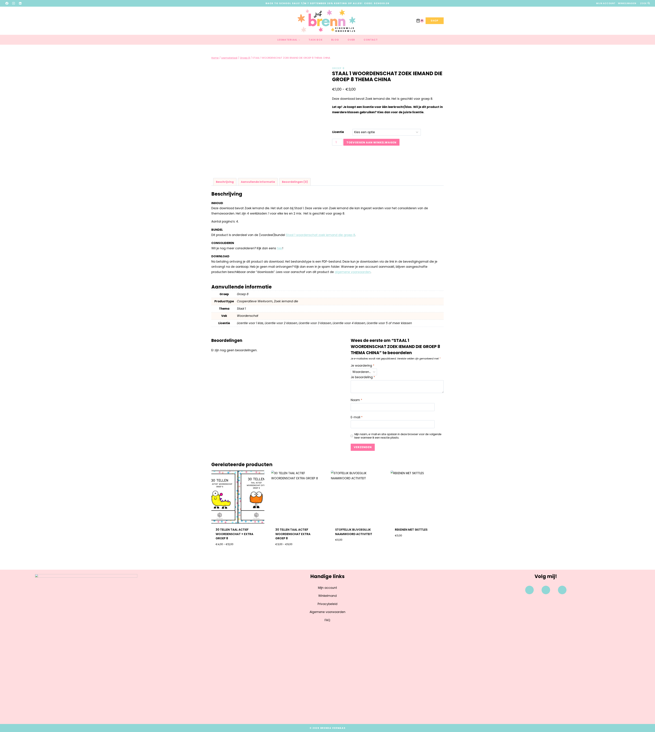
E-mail (356, 417)
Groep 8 (338, 68)
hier (279, 248)
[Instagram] (14, 3)
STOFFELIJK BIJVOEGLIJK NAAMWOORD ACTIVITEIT (353, 532)
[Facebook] (7, 3)
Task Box (316, 39)
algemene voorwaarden (353, 272)
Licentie (338, 132)
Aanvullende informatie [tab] (258, 182)
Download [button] (357, 551)
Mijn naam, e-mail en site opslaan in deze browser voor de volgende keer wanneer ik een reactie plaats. (397, 436)
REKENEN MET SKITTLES (411, 530)
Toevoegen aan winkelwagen (371, 142)
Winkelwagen (627, 3)
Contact (371, 39)
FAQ (327, 620)
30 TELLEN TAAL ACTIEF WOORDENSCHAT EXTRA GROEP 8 (292, 534)
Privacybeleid (327, 604)
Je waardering (362, 366)
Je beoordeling (363, 377)
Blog (335, 39)
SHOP (435, 20)
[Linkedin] (562, 590)
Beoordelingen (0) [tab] (295, 182)
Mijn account (605, 3)
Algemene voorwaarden (327, 612)
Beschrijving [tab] (225, 182)
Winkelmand (327, 596)
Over (351, 39)
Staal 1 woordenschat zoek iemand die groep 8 (320, 235)
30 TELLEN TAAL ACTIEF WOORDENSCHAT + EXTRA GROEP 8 (234, 534)
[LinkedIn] (20, 3)
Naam (356, 400)
